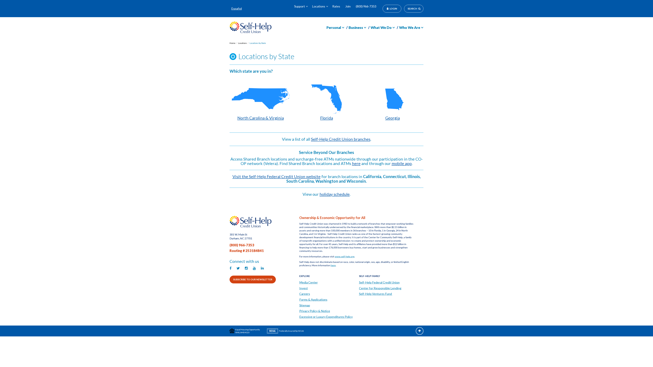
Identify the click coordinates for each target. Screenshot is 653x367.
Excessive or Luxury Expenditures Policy (326, 317)
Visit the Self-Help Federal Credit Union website (276, 176)
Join (348, 6)
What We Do (381, 27)
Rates (336, 6)
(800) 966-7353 (366, 6)
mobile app (402, 163)
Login (393, 8)
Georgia (392, 117)
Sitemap (304, 305)
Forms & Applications (313, 299)
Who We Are (409, 27)
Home (232, 43)
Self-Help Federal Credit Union (379, 282)
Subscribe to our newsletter (252, 279)
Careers (304, 294)
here (356, 163)
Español (236, 8)
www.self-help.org (344, 256)
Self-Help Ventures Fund (375, 294)
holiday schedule (335, 194)
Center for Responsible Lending (380, 288)
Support (299, 6)
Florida (326, 117)
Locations (318, 6)
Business (356, 27)
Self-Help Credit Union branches (340, 139)
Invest (303, 288)
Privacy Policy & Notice (314, 311)
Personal (333, 27)
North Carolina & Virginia (260, 117)
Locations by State (258, 43)
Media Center (308, 282)
